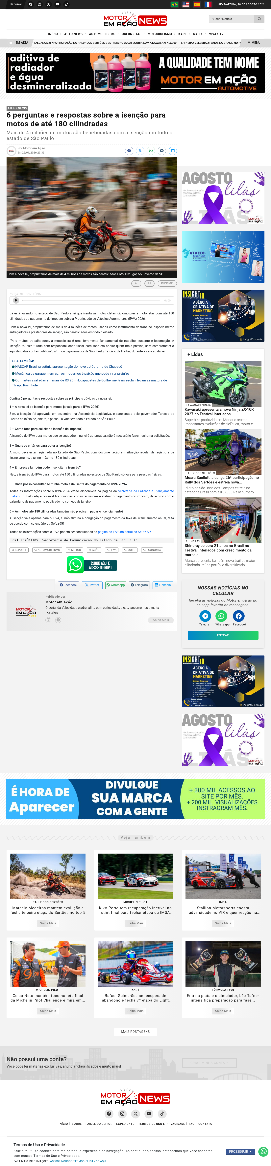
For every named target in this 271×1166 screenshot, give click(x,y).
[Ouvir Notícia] (16, 300)
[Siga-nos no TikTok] (162, 1114)
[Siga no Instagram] (40, 4)
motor (76, 549)
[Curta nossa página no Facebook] (109, 1114)
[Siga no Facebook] (31, 4)
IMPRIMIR (167, 283)
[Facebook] (58, 620)
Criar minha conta (207, 1063)
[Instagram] (48, 620)
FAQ (192, 1124)
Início (54, 34)
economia (153, 549)
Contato (205, 1124)
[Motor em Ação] (135, 19)
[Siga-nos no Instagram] (122, 1114)
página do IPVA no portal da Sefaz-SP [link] (124, 532)
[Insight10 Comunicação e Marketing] (223, 198)
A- (136, 283)
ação (95, 549)
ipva (113, 549)
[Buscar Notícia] (259, 19)
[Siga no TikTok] (66, 4)
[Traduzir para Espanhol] (197, 4)
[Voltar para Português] (174, 4)
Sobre (77, 1124)
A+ (149, 283)
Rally (199, 34)
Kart (184, 34)
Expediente (125, 1124)
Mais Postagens (135, 1032)
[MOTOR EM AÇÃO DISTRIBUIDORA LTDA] (135, 72)
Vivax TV (216, 34)
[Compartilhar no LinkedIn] (173, 151)
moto (131, 549)
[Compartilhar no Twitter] (140, 151)
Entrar (17, 4)
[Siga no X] (48, 4)
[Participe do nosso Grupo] (91, 566)
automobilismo (48, 549)
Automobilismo (104, 34)
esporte (20, 549)
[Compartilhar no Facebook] (129, 151)
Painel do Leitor (99, 1124)
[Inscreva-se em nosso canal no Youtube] (148, 1114)
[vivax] (223, 257)
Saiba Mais (161, 620)
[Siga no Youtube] (57, 4)
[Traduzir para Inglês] (186, 4)
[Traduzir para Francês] (208, 4)
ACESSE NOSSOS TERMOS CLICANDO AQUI (78, 1161)
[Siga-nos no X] (135, 1114)
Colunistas (133, 34)
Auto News (75, 34)
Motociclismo (161, 34)
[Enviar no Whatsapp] (151, 151)
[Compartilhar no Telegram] (162, 151)
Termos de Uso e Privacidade (161, 1124)
